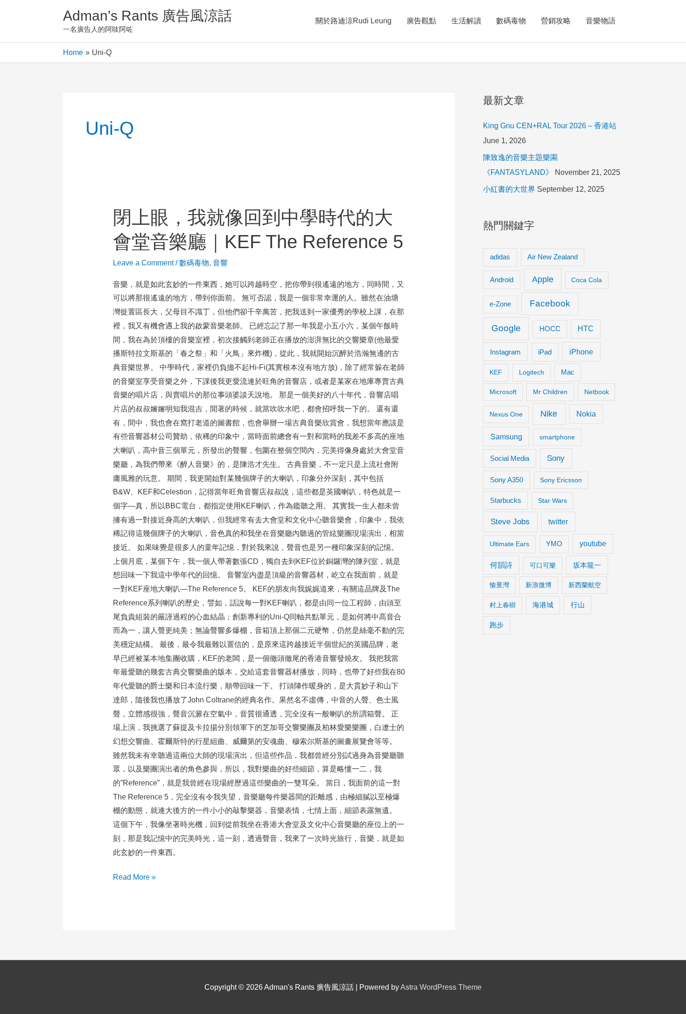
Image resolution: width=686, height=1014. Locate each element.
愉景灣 (499, 585)
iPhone (581, 351)
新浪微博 (538, 585)
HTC (586, 329)
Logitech (531, 372)
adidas (500, 257)
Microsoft (503, 392)
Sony (556, 458)
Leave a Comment (143, 263)
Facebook (550, 303)
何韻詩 (501, 565)
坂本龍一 (587, 565)
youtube (593, 544)
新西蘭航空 (584, 585)
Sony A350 (506, 480)
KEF (496, 372)
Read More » (134, 878)
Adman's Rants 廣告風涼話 (147, 15)
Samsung (506, 436)
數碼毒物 (511, 21)
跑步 (497, 625)
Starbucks (505, 500)
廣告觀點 (421, 21)
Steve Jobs (510, 521)
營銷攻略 (556, 21)
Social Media (509, 458)
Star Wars (552, 500)
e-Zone (500, 304)
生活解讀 (466, 21)
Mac (567, 372)
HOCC (549, 329)
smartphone (557, 437)
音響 (220, 263)
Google (506, 328)
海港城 (542, 605)
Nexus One (506, 414)
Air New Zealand (552, 257)
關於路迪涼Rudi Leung (353, 21)
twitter (558, 521)
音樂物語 (601, 21)
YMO (554, 544)
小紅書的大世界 (509, 189)
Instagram (505, 352)
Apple (542, 279)
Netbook (596, 392)
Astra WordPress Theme (441, 987)
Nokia (586, 414)
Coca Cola (586, 280)
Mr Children (550, 392)
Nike (548, 413)
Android (501, 280)
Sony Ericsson (561, 480)
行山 (578, 605)
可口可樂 (543, 565)
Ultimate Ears (509, 544)
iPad (545, 352)
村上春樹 (503, 605)
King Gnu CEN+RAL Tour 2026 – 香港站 (549, 126)
